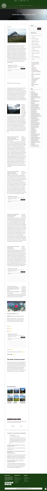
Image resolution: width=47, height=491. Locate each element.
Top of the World (34, 134)
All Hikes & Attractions (10, 419)
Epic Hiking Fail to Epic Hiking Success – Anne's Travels (14, 460)
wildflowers (19, 422)
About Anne (15, 477)
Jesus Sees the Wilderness (36, 74)
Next (21, 425)
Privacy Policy (16, 482)
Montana (37, 119)
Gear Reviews (34, 67)
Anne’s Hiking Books (16, 479)
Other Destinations (35, 79)
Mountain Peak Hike (34, 121)
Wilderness (16, 422)
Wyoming (33, 143)
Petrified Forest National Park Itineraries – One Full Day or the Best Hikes (36, 58)
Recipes (33, 83)
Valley (25, 421)
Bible (36, 95)
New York (33, 125)
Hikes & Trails (19, 419)
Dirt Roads (36, 106)
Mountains (10, 421)
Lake (7, 421)
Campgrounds (37, 97)
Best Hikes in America (27, 478)
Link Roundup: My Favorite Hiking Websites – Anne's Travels (15, 445)
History (32, 117)
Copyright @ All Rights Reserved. (23, 488)
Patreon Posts (34, 80)
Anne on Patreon (16, 481)
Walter (33, 85)
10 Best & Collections (35, 62)
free (32, 110)
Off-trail (37, 125)
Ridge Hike (23, 421)
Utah (38, 134)
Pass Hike (20, 421)
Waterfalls (13, 422)
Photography (34, 81)
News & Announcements (36, 78)
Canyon (33, 99)
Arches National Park (34, 93)
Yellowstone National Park (35, 145)
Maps (33, 75)
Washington (10, 422)
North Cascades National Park (15, 421)
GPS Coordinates (34, 112)
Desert (32, 106)
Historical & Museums (35, 70)
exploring (38, 108)
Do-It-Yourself (33, 108)
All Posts (15, 419)
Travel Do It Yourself (35, 84)
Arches (32, 91)
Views (8, 422)
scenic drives (33, 132)
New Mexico (37, 123)
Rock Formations (34, 130)
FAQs (33, 66)
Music (33, 76)
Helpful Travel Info (26, 481)
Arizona (33, 95)
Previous (13, 425)
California (33, 97)
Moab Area (33, 119)
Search (39, 28)
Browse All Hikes (26, 477)
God (35, 110)
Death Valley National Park (35, 104)
